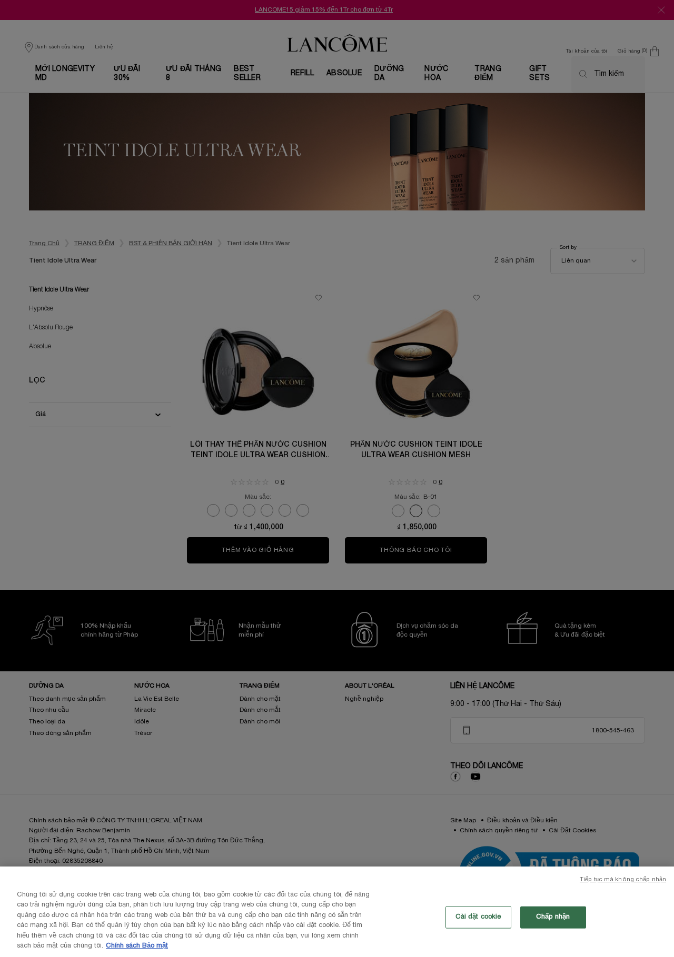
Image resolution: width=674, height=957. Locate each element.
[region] (337, 912)
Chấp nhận (553, 917)
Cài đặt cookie (478, 917)
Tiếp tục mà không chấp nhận (623, 879)
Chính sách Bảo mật (137, 946)
